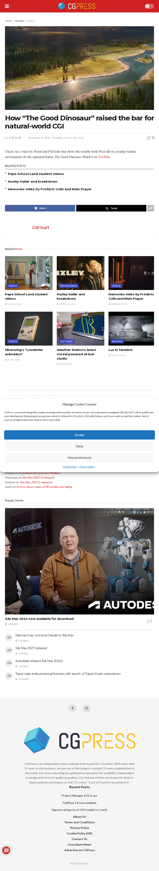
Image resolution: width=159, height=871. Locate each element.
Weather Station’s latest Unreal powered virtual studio (76, 354)
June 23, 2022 (14, 304)
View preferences (79, 458)
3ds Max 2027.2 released (38, 477)
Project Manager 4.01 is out (79, 795)
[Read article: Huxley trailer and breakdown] (80, 273)
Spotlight (19, 20)
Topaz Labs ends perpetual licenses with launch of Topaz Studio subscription (68, 674)
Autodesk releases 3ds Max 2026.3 (39, 661)
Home (8, 20)
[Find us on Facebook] (72, 708)
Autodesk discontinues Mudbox (39, 473)
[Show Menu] (7, 6)
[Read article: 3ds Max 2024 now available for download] (79, 561)
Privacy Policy (87, 466)
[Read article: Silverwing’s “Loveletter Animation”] (29, 329)
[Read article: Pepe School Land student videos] (29, 273)
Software (66, 341)
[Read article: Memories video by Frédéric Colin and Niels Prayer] (132, 273)
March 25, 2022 (67, 304)
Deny (79, 446)
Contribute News (80, 844)
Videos (31, 20)
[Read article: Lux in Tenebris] (132, 329)
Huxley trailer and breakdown (32, 181)
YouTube (104, 156)
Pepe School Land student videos (36, 174)
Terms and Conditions (79, 822)
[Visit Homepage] (77, 6)
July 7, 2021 (13, 359)
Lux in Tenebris (120, 350)
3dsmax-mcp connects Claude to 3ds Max (44, 635)
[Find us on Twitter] (86, 708)
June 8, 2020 (65, 364)
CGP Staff (15, 137)
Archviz (117, 341)
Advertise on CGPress (79, 850)
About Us (79, 816)
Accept (79, 435)
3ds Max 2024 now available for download (39, 619)
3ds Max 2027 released (31, 648)
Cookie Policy (70, 466)
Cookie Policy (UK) (79, 833)
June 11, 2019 (117, 355)
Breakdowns (68, 285)
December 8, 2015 (39, 137)
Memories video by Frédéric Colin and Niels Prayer (50, 189)
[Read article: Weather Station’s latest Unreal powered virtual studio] (80, 329)
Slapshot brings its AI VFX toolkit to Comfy (79, 810)
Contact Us (79, 839)
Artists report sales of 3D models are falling (44, 486)
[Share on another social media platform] (150, 208)
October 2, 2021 (119, 304)
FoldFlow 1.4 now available (79, 802)
